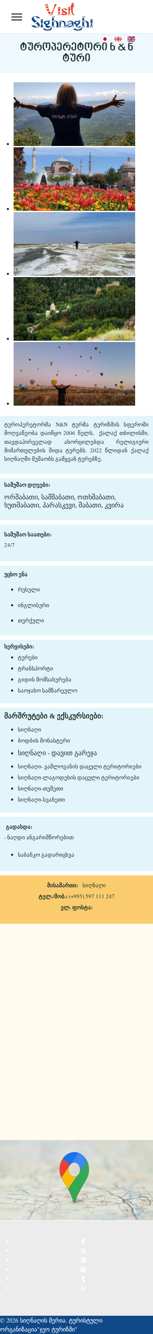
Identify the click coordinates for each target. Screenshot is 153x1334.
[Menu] (16, 16)
